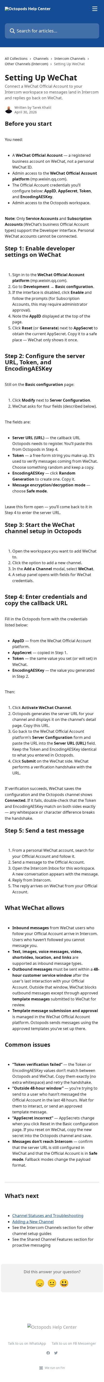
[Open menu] (94, 9)
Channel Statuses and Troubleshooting (47, 1215)
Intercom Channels (69, 58)
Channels (41, 58)
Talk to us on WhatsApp (27, 1343)
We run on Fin (55, 1368)
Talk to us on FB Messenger (74, 1343)
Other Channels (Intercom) (26, 64)
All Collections (16, 58)
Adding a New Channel (33, 1221)
